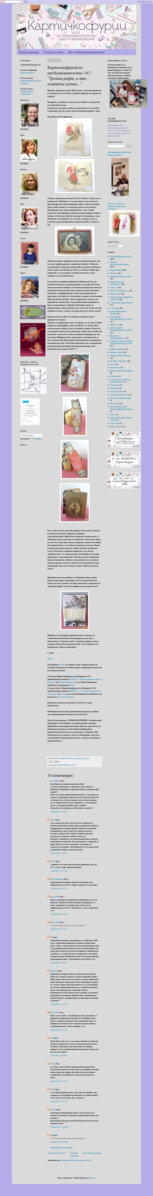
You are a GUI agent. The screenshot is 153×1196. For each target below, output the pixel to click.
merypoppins (55, 780)
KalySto (53, 1109)
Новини (113, 273)
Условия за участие (53, 52)
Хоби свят (114, 388)
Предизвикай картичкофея (121, 370)
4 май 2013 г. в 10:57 (58, 962)
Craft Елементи (116, 391)
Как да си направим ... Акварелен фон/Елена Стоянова (117, 206)
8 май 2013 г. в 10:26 (58, 1055)
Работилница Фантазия (120, 355)
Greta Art (113, 287)
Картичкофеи (116, 270)
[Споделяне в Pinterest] (58, 761)
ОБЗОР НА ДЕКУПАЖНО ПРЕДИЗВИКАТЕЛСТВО (121, 342)
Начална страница (28, 52)
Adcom (112, 414)
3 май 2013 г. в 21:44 (58, 914)
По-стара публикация (92, 1153)
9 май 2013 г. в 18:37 (58, 1101)
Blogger (92, 1177)
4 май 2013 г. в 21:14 (58, 1004)
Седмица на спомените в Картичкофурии (120, 380)
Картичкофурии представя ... (117, 283)
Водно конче (115, 367)
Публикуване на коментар (61, 1147)
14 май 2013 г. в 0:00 (58, 1142)
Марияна (53, 970)
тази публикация (65, 696)
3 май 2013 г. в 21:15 (58, 888)
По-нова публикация (56, 1153)
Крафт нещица (116, 352)
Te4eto (52, 1089)
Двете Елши (115, 294)
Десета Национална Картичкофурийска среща (121, 407)
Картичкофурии (56, 879)
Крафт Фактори (117, 349)
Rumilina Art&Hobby (118, 361)
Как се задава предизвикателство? (86, 52)
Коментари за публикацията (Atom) (75, 1160)
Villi (51, 937)
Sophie (52, 819)
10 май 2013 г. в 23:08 (59, 1127)
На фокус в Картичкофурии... (117, 336)
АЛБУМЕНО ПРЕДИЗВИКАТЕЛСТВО (121, 318)
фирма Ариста (116, 426)
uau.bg (112, 364)
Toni (51, 1038)
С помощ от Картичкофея (121, 302)
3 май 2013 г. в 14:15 (58, 811)
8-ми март (114, 308)
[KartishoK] (33, 393)
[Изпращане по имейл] (49, 761)
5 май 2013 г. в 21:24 (58, 1030)
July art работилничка (119, 394)
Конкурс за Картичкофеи (120, 398)
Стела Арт (115, 423)
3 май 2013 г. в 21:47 (58, 929)
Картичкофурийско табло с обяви (121, 418)
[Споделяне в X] (54, 761)
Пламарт (114, 376)
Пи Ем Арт (115, 403)
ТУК (72, 685)
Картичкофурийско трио (120, 276)
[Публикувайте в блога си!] (51, 761)
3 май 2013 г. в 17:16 (58, 870)
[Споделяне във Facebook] (56, 761)
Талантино (115, 385)
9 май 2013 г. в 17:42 (58, 1081)
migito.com (114, 324)
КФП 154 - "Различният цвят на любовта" (74, 692)
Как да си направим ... (119, 290)
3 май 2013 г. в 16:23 (58, 853)
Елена (52, 1063)
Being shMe (54, 896)
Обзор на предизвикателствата (119, 263)
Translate (38, 438)
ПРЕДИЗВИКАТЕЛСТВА (66, 765)
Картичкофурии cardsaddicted (27, 92)
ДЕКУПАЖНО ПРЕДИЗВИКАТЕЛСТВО (121, 329)
